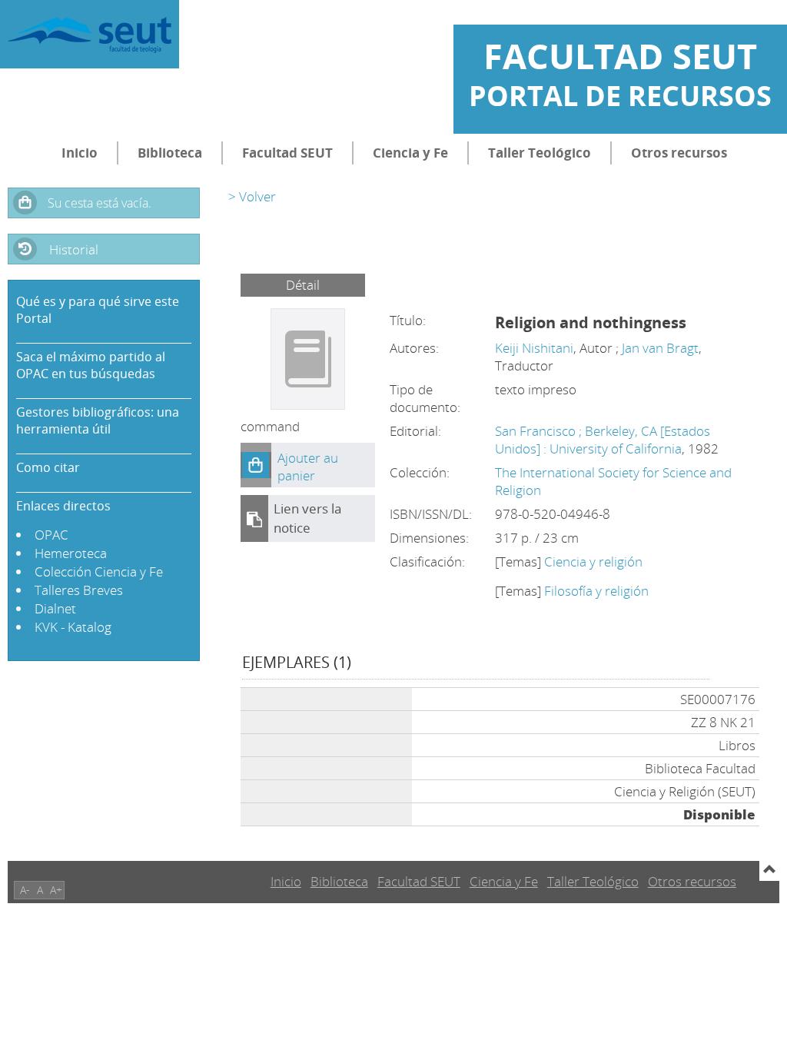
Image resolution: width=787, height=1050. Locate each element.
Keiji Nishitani (534, 348)
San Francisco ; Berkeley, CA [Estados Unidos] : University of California (602, 439)
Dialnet (55, 608)
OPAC (51, 534)
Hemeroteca (71, 553)
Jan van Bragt (660, 348)
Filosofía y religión (596, 591)
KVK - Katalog (73, 627)
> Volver (252, 196)
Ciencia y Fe (410, 152)
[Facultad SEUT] (89, 34)
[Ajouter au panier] (256, 465)
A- (25, 889)
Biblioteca (170, 152)
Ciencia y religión (593, 561)
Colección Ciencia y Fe (99, 571)
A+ (56, 889)
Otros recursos (679, 152)
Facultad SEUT (287, 152)
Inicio (79, 152)
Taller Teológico (539, 152)
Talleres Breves (79, 590)
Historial (73, 249)
